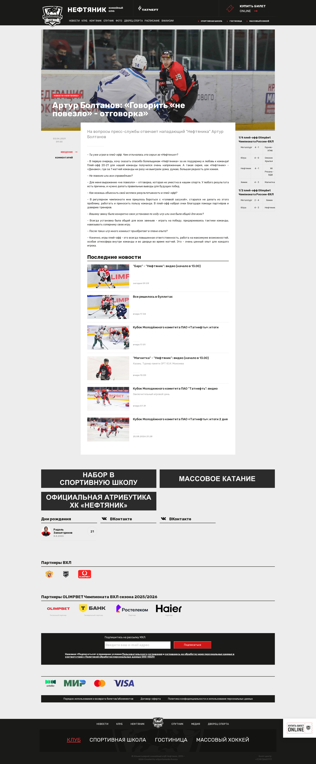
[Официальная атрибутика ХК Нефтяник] (98, 501)
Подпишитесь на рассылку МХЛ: (125, 637)
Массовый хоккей (259, 21)
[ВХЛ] (66, 573)
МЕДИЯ (195, 724)
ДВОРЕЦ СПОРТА (133, 20)
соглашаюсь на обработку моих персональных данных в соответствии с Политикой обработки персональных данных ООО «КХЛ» (149, 655)
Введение (67, 152)
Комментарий (64, 157)
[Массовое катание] (217, 478)
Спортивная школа (211, 21)
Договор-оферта (151, 698)
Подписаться (192, 644)
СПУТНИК (109, 20)
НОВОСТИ (74, 20)
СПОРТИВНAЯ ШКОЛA (118, 739)
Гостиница (236, 21)
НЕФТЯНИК (95, 20)
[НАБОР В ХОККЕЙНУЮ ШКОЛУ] (98, 478)
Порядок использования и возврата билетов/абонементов (98, 698)
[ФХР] (49, 573)
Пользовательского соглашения (142, 654)
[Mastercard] (99, 683)
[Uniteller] (50, 683)
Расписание (152, 20)
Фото (119, 20)
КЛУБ (84, 20)
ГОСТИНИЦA (171, 739)
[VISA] (124, 683)
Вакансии (168, 20)
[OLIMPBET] (84, 573)
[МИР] (75, 683)
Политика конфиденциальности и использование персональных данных (210, 698)
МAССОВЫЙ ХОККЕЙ (222, 739)
